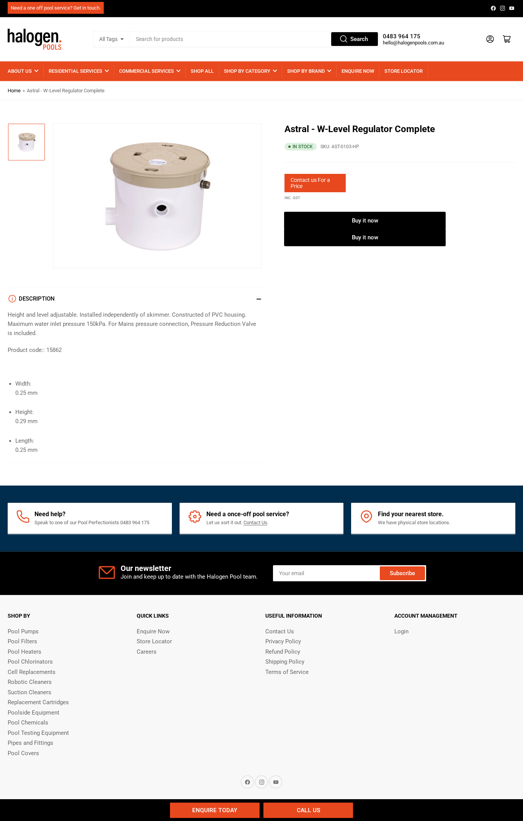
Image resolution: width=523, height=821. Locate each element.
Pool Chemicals (28, 722)
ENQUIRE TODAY (214, 810)
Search (359, 39)
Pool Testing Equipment (38, 732)
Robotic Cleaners (30, 682)
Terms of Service (287, 672)
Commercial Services (146, 71)
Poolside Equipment (33, 712)
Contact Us (255, 522)
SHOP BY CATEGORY (247, 71)
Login (401, 631)
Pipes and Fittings (30, 742)
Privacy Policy (283, 641)
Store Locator (403, 71)
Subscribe (402, 573)
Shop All (202, 71)
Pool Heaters (24, 651)
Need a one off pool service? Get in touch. (56, 8)
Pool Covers (23, 753)
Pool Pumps (23, 631)
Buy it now (365, 220)
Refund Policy (282, 651)
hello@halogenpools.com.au (413, 43)
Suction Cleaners (29, 692)
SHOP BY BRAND (306, 71)
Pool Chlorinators (30, 661)
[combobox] (254, 39)
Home (14, 90)
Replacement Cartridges (38, 702)
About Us (20, 71)
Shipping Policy (284, 661)
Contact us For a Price (310, 183)
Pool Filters (22, 641)
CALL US (308, 810)
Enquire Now (358, 71)
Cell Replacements (32, 672)
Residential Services (75, 71)
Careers (147, 651)
